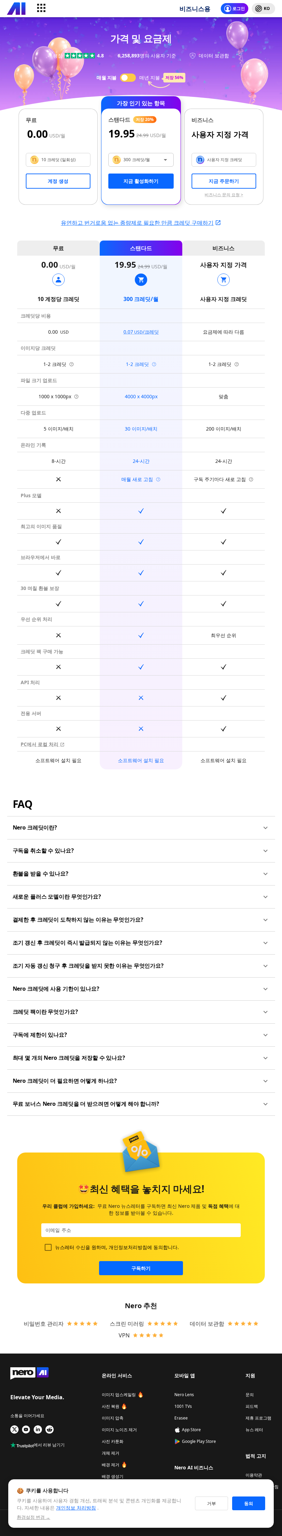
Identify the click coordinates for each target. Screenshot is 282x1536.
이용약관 (254, 1475)
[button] (141, 827)
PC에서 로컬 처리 (40, 744)
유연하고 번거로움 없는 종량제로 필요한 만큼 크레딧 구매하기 (137, 222)
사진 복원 (110, 1406)
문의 (250, 1395)
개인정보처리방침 (128, 1247)
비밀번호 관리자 (44, 1323)
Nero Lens (184, 1395)
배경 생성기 (112, 1476)
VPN (124, 1335)
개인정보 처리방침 (76, 1507)
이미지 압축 (112, 1418)
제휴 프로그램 (258, 1418)
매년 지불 (149, 77)
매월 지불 (107, 77)
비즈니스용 (195, 8)
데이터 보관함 (207, 1323)
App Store (191, 1430)
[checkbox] (48, 1247)
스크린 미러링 (127, 1323)
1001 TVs (183, 1406)
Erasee (181, 1418)
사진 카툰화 (112, 1441)
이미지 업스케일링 (119, 1395)
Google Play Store (199, 1441)
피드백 (252, 1406)
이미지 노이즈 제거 (119, 1430)
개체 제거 (110, 1453)
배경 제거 (110, 1465)
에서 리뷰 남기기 (49, 1445)
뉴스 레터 (254, 1430)
